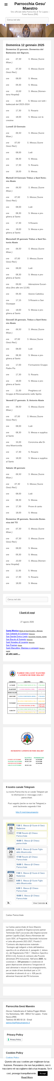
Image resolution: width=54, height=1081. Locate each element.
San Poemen (11, 645)
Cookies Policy (12, 1057)
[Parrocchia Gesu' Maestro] (27, 30)
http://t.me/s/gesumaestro (27, 812)
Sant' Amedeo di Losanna (17, 642)
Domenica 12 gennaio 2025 (25, 45)
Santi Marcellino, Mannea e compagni (22, 648)
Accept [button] (43, 1073)
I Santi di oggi (27, 612)
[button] (8, 903)
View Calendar (39, 903)
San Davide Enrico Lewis (17, 636)
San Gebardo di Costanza (17, 634)
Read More (27, 1077)
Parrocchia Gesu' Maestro (30, 6)
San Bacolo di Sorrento (16, 639)
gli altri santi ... (13, 654)
